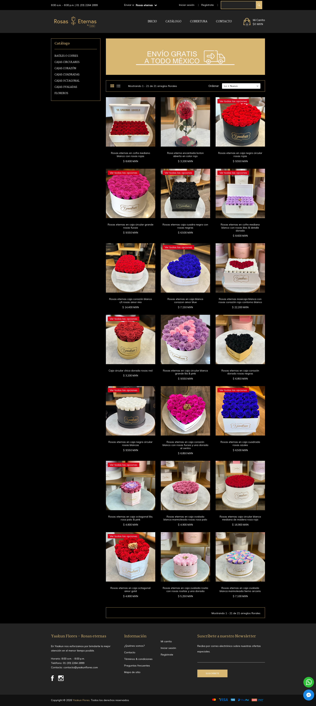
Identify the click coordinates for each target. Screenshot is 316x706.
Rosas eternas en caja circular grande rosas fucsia (130, 226)
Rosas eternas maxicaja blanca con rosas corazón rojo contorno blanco (240, 300)
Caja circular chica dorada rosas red (131, 370)
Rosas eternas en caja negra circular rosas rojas (240, 154)
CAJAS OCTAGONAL (67, 81)
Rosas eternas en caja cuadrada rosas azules (240, 443)
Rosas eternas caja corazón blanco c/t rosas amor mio (130, 300)
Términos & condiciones (138, 659)
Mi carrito (166, 641)
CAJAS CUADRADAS (67, 75)
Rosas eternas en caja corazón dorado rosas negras (240, 372)
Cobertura (198, 21)
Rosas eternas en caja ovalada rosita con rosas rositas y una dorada (185, 589)
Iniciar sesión (186, 5)
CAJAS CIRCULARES (67, 62)
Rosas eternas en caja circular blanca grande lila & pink (185, 372)
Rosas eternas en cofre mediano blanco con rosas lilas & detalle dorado (240, 227)
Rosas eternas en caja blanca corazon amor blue (185, 300)
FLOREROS (61, 93)
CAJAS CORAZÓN (65, 68)
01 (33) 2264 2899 (87, 5)
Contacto (224, 21)
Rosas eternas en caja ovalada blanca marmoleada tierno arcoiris (240, 589)
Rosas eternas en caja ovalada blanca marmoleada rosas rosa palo (185, 518)
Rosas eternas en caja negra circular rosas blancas (130, 443)
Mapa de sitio (132, 672)
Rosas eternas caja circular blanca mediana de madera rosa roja (240, 518)
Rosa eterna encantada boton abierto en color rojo (185, 154)
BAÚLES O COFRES (66, 56)
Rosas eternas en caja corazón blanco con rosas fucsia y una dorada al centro (185, 445)
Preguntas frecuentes (137, 665)
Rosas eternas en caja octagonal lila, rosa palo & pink (130, 518)
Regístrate (207, 5)
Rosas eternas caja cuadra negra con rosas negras (185, 226)
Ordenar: (213, 86)
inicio (152, 21)
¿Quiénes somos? (134, 645)
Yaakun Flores (81, 700)
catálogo (173, 21)
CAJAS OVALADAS (65, 87)
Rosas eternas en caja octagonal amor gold (130, 589)
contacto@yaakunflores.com (80, 667)
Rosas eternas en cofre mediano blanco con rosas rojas (130, 154)
